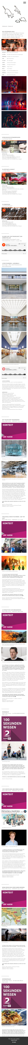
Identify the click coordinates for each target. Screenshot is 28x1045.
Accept (14, 1042)
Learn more (14, 1040)
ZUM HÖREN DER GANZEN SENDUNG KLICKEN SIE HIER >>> (14, 964)
